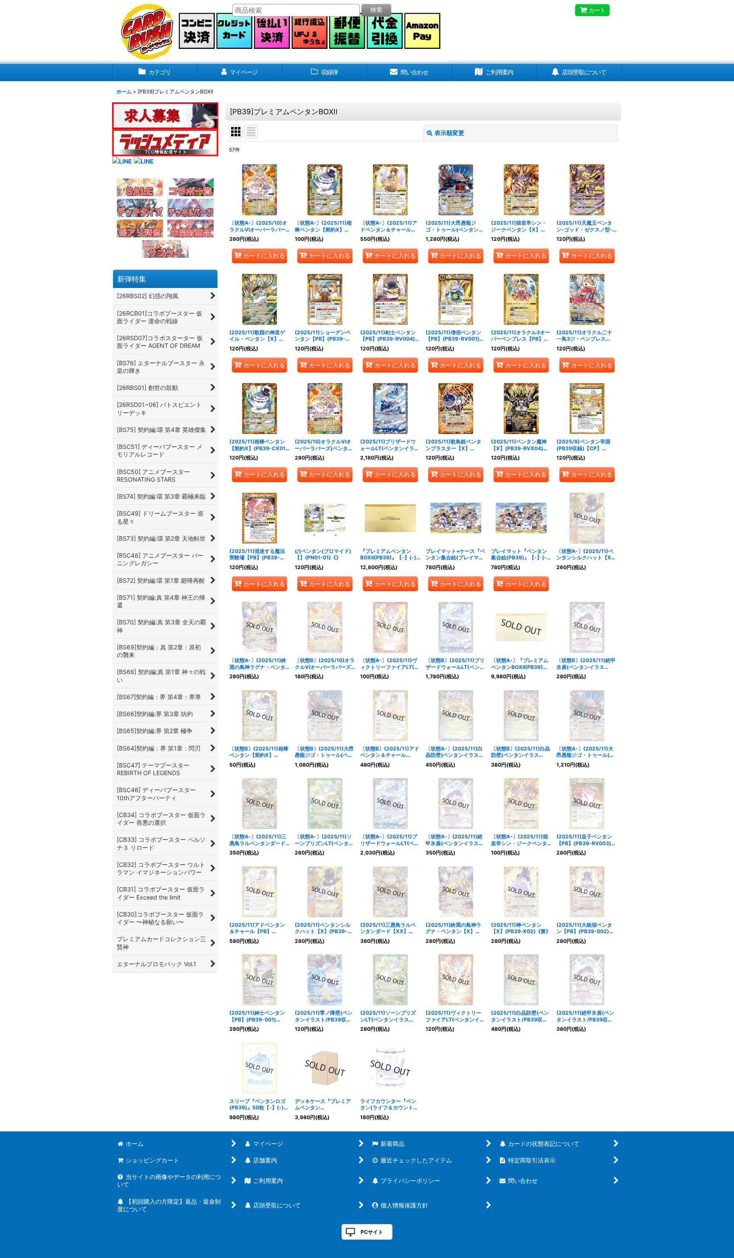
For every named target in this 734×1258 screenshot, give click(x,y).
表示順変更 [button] (449, 132)
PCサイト (372, 1232)
